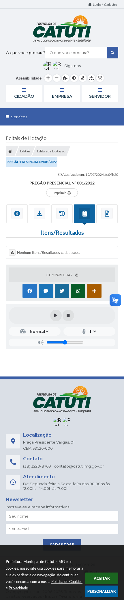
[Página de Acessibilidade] (100, 78)
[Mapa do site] (91, 78)
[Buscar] (112, 52)
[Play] (56, 315)
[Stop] (68, 315)
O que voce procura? (25, 52)
